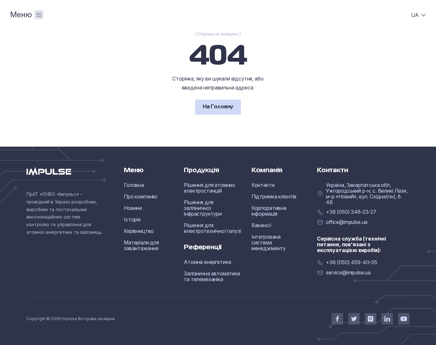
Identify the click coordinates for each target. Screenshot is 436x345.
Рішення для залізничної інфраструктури (203, 208)
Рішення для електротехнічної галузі (212, 228)
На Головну (218, 107)
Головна (134, 185)
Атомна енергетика (207, 262)
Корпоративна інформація (269, 211)
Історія (132, 219)
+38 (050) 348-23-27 (351, 212)
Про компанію (140, 196)
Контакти (263, 185)
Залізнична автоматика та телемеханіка (212, 276)
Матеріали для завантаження (141, 245)
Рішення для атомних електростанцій (209, 188)
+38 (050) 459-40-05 (351, 262)
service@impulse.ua (348, 273)
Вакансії (262, 225)
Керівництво (139, 231)
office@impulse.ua (346, 222)
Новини (133, 208)
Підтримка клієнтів (274, 196)
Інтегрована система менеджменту (269, 242)
